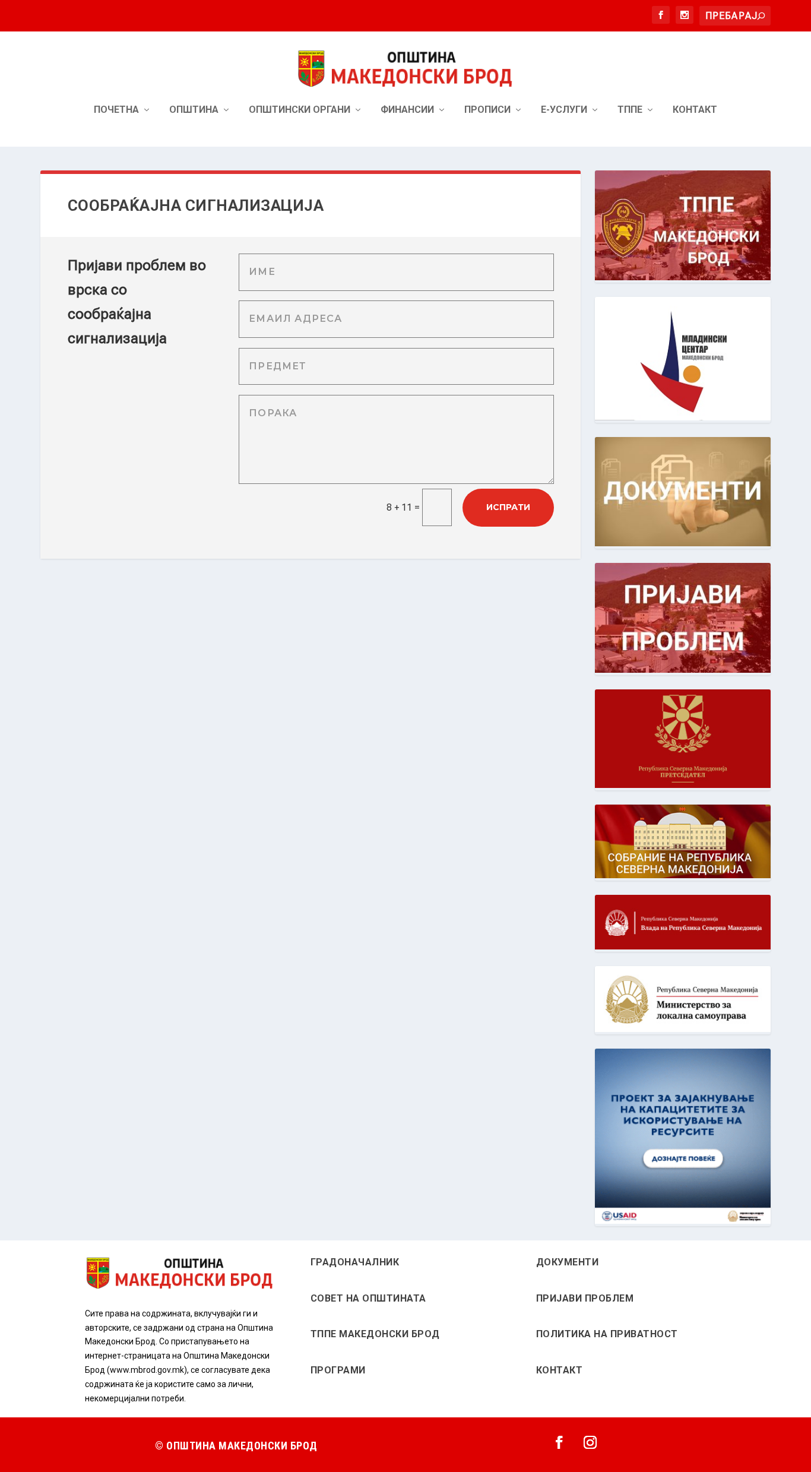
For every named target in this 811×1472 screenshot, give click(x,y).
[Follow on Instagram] (590, 1442)
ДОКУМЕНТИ (567, 1262)
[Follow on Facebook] (559, 1442)
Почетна (116, 110)
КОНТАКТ (559, 1370)
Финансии (407, 110)
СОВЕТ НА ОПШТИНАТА (368, 1298)
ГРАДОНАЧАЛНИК (355, 1262)
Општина (193, 110)
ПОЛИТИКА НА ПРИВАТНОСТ (607, 1334)
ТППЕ (629, 110)
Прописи (487, 110)
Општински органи (299, 110)
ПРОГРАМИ (338, 1370)
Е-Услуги (564, 110)
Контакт (695, 110)
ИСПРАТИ (508, 507)
